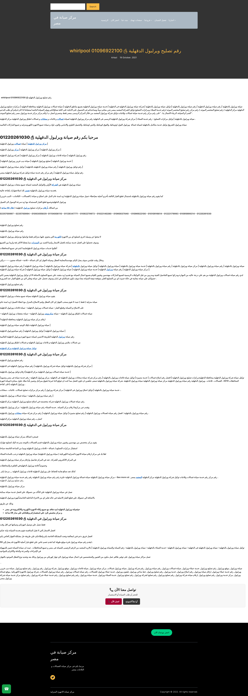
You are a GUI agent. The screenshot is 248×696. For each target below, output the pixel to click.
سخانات (44, 119)
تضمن (27, 190)
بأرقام (45, 208)
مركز (16, 149)
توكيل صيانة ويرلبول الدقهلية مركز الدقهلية (18, 348)
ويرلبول (26, 208)
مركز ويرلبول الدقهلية (37, 143)
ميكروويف (48, 313)
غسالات (60, 119)
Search (93, 6)
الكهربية (58, 236)
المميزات (35, 242)
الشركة (55, 184)
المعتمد (139, 477)
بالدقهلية (76, 266)
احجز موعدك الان (161, 632)
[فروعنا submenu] (151, 20)
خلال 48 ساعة (7, 208)
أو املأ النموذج (131, 601)
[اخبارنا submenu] (175, 20)
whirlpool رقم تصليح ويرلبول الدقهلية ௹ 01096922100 (124, 50)
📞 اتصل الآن (113, 601)
